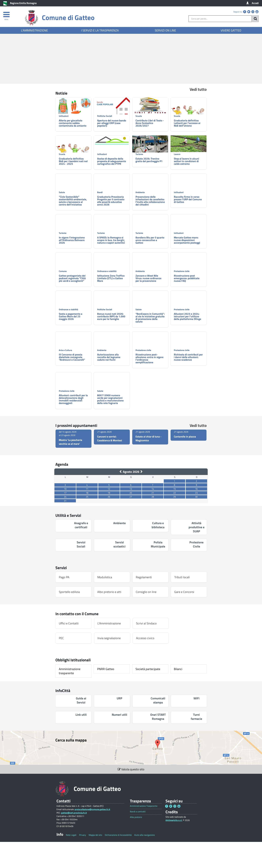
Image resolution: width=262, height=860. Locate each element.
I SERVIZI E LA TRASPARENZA (100, 30)
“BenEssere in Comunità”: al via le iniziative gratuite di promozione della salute (150, 317)
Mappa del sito (95, 835)
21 (152, 492)
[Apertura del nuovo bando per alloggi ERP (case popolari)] (112, 109)
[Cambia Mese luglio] (120, 472)
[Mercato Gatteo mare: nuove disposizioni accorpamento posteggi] (188, 226)
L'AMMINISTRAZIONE (34, 30)
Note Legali (71, 835)
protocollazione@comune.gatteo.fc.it (92, 809)
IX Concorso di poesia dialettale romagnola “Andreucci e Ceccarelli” (72, 357)
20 (130, 492)
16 (196, 488)
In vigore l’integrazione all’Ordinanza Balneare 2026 (72, 240)
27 (130, 496)
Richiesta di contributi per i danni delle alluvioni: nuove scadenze (188, 357)
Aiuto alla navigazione (144, 835)
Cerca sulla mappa (71, 740)
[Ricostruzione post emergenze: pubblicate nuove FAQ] (188, 262)
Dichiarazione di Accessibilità (118, 835)
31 (65, 500)
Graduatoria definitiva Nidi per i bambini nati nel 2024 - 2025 (73, 161)
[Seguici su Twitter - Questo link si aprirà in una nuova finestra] (248, 11)
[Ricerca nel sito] (255, 18)
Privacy (82, 835)
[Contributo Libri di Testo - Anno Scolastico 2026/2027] (150, 105)
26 (109, 496)
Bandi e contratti (138, 811)
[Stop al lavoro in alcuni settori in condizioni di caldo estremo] (188, 143)
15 (174, 488)
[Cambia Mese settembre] (141, 472)
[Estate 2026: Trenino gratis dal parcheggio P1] (150, 148)
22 (174, 492)
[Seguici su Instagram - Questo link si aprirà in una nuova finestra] (252, 11)
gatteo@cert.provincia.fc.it (74, 812)
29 (174, 496)
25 (87, 496)
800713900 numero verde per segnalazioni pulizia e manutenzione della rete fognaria (110, 399)
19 (109, 492)
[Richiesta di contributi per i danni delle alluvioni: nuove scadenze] (188, 341)
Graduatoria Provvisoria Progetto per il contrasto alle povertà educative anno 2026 (110, 200)
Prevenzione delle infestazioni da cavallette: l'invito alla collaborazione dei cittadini (150, 200)
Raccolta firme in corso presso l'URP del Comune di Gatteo (188, 199)
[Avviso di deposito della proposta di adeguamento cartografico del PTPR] (112, 140)
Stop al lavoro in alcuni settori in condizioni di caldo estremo (186, 161)
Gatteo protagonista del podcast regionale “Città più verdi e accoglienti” (72, 278)
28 (152, 496)
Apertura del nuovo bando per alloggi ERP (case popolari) (111, 123)
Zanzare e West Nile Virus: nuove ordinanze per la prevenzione (148, 278)
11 (87, 488)
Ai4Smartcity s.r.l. (174, 820)
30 (196, 496)
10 (65, 488)
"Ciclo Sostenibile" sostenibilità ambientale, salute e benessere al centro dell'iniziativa (73, 200)
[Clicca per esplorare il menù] (6, 13)
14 (152, 488)
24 (65, 496)
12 (109, 488)
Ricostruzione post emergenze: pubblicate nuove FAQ (187, 278)
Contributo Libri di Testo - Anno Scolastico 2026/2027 (150, 123)
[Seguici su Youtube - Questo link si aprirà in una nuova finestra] (256, 11)
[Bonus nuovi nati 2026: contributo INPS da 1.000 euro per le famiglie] (112, 304)
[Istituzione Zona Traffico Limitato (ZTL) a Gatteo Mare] (112, 267)
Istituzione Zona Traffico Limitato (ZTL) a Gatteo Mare (111, 278)
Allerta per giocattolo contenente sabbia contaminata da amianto (72, 123)
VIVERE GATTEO (231, 30)
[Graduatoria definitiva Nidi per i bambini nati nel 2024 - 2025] (73, 148)
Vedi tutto (198, 89)
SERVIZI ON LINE (165, 30)
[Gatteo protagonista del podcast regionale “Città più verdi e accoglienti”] (73, 262)
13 (130, 488)
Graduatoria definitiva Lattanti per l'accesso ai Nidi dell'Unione (187, 123)
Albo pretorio (136, 817)
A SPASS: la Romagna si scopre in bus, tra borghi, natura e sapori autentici (111, 240)
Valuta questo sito (132, 769)
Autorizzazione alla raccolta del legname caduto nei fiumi (108, 357)
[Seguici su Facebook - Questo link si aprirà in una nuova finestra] (244, 11)
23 (196, 492)
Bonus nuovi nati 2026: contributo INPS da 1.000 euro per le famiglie (111, 316)
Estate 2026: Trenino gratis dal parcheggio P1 (149, 160)
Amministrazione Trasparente (143, 806)
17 (65, 492)
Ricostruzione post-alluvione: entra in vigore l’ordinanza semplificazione (149, 358)
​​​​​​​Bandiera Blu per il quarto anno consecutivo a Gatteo (150, 240)
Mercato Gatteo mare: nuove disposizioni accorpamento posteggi (187, 240)
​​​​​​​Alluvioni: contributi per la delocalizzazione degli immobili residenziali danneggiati (73, 399)
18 (87, 492)
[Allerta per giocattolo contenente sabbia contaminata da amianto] (73, 106)
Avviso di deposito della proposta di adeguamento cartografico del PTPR (111, 161)
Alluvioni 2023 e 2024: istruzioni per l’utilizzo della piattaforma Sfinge (187, 316)
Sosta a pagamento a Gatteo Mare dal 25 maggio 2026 (70, 316)
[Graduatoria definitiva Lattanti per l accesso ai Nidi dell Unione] (188, 110)
